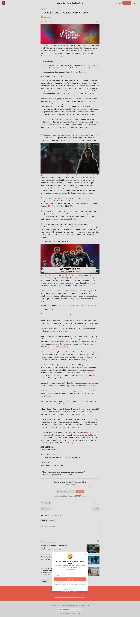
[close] (85, 554)
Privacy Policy (82, 584)
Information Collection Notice (69, 584)
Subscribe (70, 579)
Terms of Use (78, 583)
